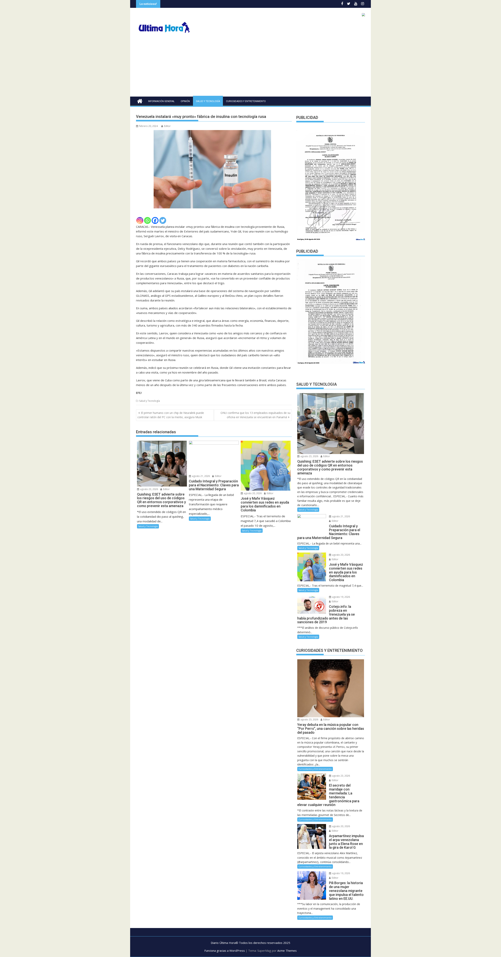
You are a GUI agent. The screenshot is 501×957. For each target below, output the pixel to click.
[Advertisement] (250, 67)
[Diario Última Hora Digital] (140, 101)
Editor (167, 126)
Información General (161, 101)
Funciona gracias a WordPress (224, 950)
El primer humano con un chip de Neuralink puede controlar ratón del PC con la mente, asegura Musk (170, 415)
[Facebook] (155, 220)
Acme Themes (287, 950)
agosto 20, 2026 (252, 493)
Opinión (185, 101)
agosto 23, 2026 (149, 489)
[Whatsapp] (147, 220)
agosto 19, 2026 (341, 597)
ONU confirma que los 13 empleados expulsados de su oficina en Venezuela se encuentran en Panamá (255, 415)
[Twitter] (162, 220)
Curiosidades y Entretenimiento (246, 101)
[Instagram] (139, 220)
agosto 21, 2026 (200, 476)
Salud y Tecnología (208, 101)
